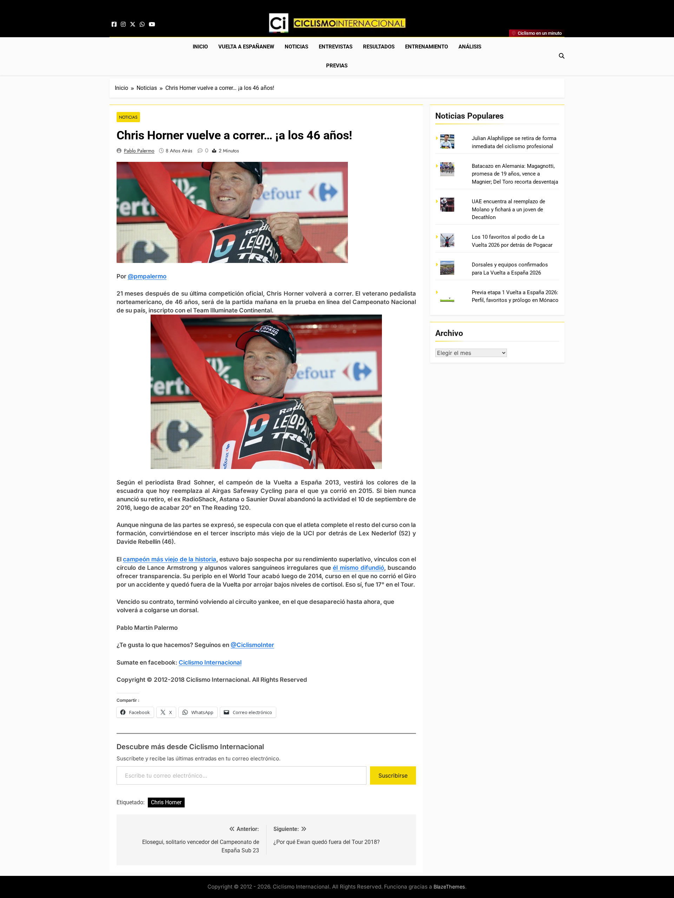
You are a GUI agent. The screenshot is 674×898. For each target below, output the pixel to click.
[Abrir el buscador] (561, 56)
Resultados (379, 47)
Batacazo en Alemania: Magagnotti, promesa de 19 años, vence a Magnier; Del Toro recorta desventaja (515, 174)
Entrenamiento (426, 47)
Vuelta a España (246, 47)
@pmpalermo (147, 276)
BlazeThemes (449, 887)
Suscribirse (393, 775)
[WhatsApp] (142, 24)
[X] (133, 24)
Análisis (469, 47)
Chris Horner (166, 802)
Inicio (200, 47)
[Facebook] (114, 24)
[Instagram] (123, 24)
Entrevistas (335, 47)
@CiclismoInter (252, 644)
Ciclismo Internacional (210, 662)
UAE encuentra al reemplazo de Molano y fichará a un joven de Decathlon (508, 209)
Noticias (296, 47)
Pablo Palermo (139, 150)
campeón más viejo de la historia (169, 559)
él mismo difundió (358, 567)
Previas (337, 65)
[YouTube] (152, 24)
